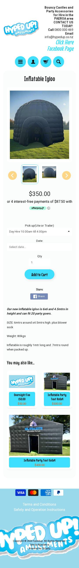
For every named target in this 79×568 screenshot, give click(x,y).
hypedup (38, 541)
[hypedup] (22, 28)
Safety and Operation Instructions (39, 510)
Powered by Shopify (39, 548)
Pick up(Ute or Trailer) (39, 225)
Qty (39, 256)
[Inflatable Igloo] (29, 174)
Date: (39, 240)
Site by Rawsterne (39, 544)
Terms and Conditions (39, 504)
